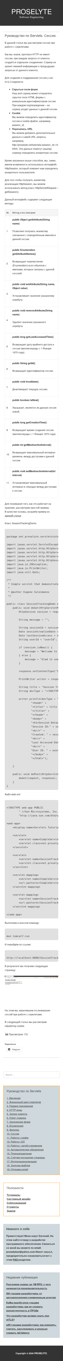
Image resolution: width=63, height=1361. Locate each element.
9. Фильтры (13, 1130)
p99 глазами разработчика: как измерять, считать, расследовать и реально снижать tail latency (31, 1329)
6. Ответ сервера (16, 1118)
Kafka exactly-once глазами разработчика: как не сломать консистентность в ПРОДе (24, 1306)
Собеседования (16, 1203)
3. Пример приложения (20, 1106)
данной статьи (13, 515)
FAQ (15, 1259)
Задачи (11, 1211)
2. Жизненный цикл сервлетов (24, 1102)
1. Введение (14, 1098)
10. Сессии (13, 1133)
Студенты (13, 1207)
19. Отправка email (17, 1169)
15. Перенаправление (19, 1153)
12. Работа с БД (16, 1141)
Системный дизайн (18, 1199)
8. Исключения (15, 1126)
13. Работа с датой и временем (24, 1145)
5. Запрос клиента (17, 1114)
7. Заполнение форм (18, 1122)
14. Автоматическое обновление (25, 1149)
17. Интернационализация (22, 1161)
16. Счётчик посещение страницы (26, 1157)
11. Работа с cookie (17, 1137)
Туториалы (13, 1195)
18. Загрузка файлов (18, 1165)
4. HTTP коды (14, 1110)
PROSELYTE (31, 11)
